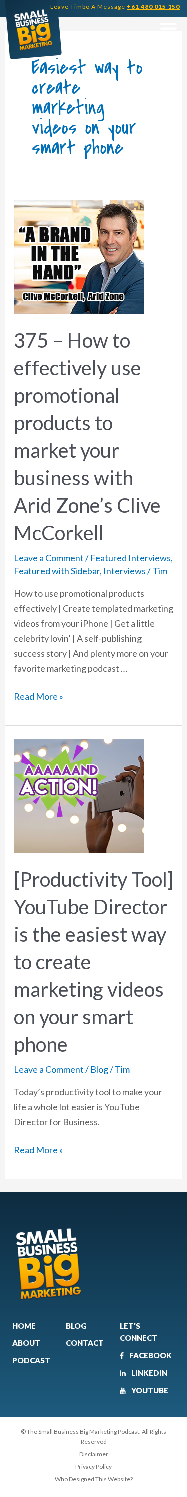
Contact (85, 1343)
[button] (168, 28)
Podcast (31, 1360)
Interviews (124, 571)
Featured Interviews (130, 558)
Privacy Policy (93, 1466)
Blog (99, 1069)
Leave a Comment (49, 558)
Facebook (150, 1355)
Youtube (149, 1390)
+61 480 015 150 (153, 6)
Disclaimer (93, 1454)
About (26, 1343)
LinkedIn (148, 1373)
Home (24, 1326)
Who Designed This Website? (94, 1479)
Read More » (38, 696)
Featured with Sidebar (57, 571)
